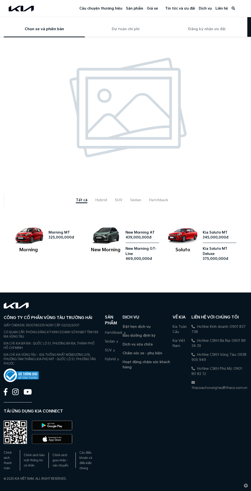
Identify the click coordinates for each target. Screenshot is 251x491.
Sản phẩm (134, 8)
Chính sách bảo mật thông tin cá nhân (34, 460)
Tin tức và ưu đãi (180, 8)
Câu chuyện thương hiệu (100, 8)
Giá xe (152, 8)
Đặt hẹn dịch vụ (137, 327)
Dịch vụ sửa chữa (138, 344)
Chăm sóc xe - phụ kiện (142, 353)
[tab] (82, 200)
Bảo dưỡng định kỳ (139, 335)
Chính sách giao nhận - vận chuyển (60, 460)
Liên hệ (221, 8)
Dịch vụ (205, 8)
